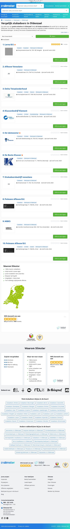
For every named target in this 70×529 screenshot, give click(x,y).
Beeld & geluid (46, 15)
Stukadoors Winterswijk (58, 421)
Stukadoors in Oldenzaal (39, 438)
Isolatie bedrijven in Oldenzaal (13, 449)
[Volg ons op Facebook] (2, 518)
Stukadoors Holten (22, 414)
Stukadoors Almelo (12, 403)
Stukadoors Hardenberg (57, 410)
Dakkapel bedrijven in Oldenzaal (20, 445)
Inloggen (50, 479)
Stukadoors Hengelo (8, 414)
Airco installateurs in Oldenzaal (22, 441)
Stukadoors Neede (27, 417)
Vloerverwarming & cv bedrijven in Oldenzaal (46, 445)
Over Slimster (52, 482)
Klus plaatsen (49, 6)
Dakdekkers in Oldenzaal (57, 438)
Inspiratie (4, 479)
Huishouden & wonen (28, 15)
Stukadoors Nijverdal (41, 417)
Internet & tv (65, 15)
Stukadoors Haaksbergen (40, 410)
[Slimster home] (8, 6)
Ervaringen (51, 485)
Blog (2, 494)
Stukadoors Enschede (57, 406)
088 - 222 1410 (8, 502)
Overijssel (17, 20)
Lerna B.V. (9, 44)
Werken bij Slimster (54, 491)
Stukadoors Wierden (42, 421)
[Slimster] (2, 20)
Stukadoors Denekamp (13, 406)
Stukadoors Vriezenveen (26, 421)
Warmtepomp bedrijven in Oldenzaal (45, 441)
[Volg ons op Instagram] (5, 518)
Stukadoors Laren (35, 414)
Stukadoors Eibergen (28, 406)
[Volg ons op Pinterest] (7, 518)
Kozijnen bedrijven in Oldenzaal (33, 430)
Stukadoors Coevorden (57, 403)
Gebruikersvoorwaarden (8, 526)
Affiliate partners (29, 485)
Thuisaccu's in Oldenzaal (33, 449)
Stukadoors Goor (10, 410)
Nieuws (50, 488)
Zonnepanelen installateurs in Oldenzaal (17, 438)
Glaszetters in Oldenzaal (46, 452)
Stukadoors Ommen (56, 417)
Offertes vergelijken (7, 488)
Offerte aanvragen (60, 60)
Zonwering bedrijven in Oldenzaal (26, 452)
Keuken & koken (38, 15)
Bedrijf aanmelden (61, 6)
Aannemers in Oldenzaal (13, 430)
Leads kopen (28, 482)
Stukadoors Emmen (43, 406)
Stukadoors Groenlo (24, 410)
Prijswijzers (4, 482)
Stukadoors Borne (42, 403)
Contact (26, 488)
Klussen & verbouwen (15, 15)
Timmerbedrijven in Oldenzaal (14, 434)
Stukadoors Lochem (62, 414)
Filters (53, 36)
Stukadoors (8, 20)
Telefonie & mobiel (56, 15)
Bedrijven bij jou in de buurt (9, 491)
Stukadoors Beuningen (27, 403)
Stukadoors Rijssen (11, 421)
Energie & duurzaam (4, 15)
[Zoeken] (41, 6)
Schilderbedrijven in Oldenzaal (54, 430)
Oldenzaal (25, 20)
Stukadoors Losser (13, 417)
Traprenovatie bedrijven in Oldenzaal (54, 449)
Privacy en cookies (23, 526)
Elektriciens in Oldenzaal (57, 434)
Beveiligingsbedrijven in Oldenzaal (36, 434)
